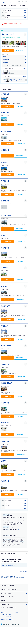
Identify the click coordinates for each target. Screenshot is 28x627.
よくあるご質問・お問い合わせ (7, 619)
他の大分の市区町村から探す (8, 553)
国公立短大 (23, 577)
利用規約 (16, 612)
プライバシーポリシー (6, 614)
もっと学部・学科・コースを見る (13, 65)
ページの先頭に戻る (23, 571)
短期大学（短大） (17, 577)
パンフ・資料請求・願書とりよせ (8, 616)
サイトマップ (4, 612)
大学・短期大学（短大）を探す (7, 577)
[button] (26, 80)
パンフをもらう (7, 50)
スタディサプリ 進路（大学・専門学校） (8, 576)
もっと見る (24, 68)
